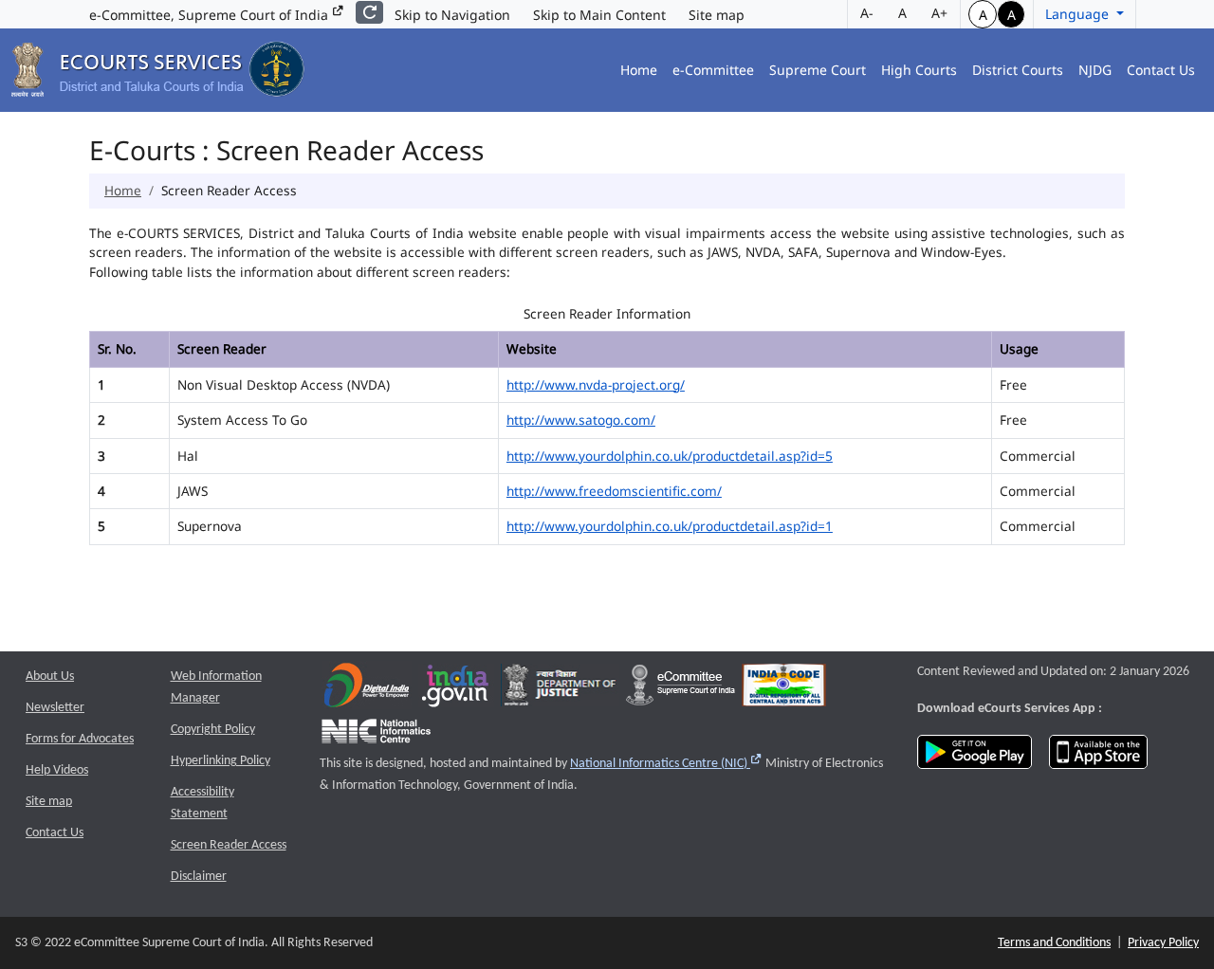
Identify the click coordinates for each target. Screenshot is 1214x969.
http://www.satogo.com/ (580, 420)
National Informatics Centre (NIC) (666, 764)
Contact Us (1161, 70)
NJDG (1095, 70)
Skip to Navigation (452, 15)
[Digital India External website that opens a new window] (367, 690)
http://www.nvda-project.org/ (595, 384)
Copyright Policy (213, 729)
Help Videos (57, 770)
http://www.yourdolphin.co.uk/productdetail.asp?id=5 (669, 456)
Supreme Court (817, 70)
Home (638, 70)
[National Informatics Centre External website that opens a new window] (376, 736)
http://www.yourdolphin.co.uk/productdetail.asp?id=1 (669, 526)
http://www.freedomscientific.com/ (614, 491)
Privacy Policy (1163, 943)
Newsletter (55, 708)
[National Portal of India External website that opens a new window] (456, 690)
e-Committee (713, 70)
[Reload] (369, 12)
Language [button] (1079, 14)
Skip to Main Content (599, 15)
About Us (50, 676)
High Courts (919, 70)
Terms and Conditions (1054, 943)
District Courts (1017, 70)
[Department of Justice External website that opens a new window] (560, 690)
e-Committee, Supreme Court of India (210, 15)
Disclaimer (199, 876)
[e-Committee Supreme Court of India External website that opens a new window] (680, 690)
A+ (939, 13)
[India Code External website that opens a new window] (784, 690)
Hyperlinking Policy (220, 761)
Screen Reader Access (228, 845)
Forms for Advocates (80, 739)
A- (867, 13)
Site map (717, 15)
